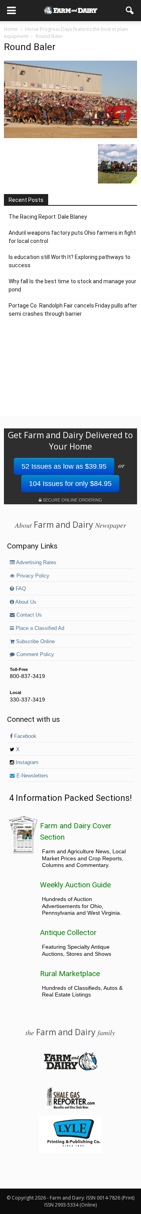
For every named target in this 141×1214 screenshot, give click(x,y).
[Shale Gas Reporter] (70, 1107)
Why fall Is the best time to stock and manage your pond (72, 285)
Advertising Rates (35, 562)
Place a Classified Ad (39, 628)
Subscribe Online (34, 641)
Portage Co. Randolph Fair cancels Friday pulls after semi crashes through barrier (73, 309)
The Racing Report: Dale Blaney (48, 217)
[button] (130, 10)
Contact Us (28, 615)
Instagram (26, 762)
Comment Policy (34, 654)
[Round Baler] (70, 136)
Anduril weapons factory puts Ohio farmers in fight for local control (72, 237)
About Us (25, 602)
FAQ (20, 589)
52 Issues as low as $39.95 (64, 466)
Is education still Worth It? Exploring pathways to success (69, 261)
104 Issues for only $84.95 (70, 483)
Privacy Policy (32, 576)
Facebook (24, 736)
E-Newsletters (31, 776)
